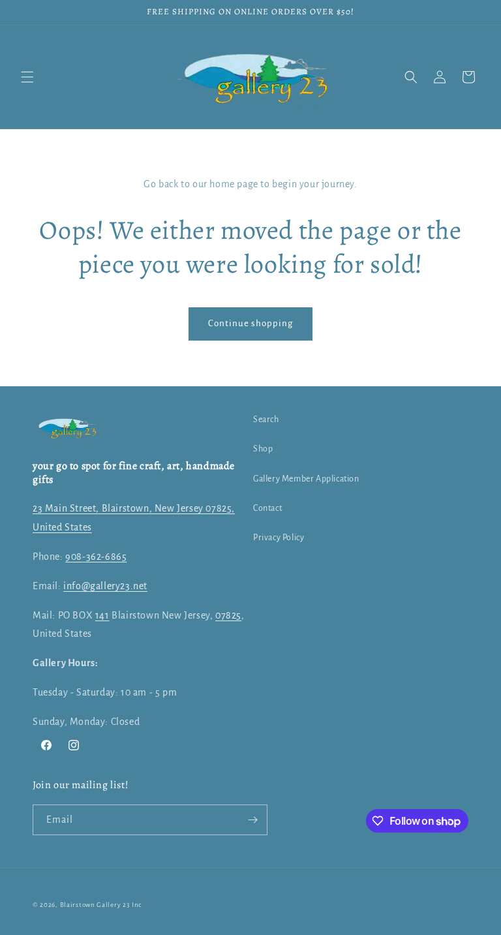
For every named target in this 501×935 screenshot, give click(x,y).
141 (102, 615)
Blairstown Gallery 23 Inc (101, 904)
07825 (228, 615)
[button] (27, 77)
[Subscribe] (252, 820)
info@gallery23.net (105, 586)
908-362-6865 (96, 556)
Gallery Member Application (306, 478)
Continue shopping (250, 323)
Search (266, 419)
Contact (267, 508)
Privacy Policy (278, 537)
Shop (263, 448)
